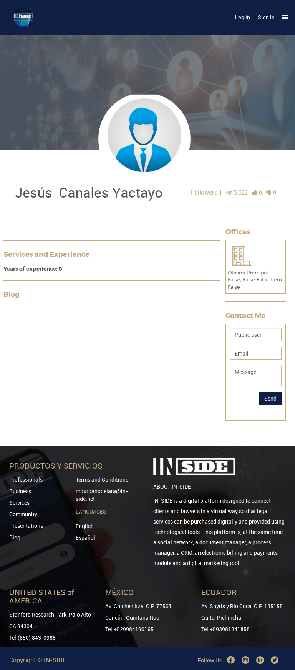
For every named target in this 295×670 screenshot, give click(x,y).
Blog (14, 537)
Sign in (266, 17)
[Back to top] (278, 624)
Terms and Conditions (102, 479)
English (85, 526)
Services (19, 502)
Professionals (26, 479)
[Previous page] (278, 636)
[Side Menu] (285, 17)
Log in (242, 17)
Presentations (26, 525)
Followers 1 (206, 192)
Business (20, 491)
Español (85, 537)
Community (23, 514)
